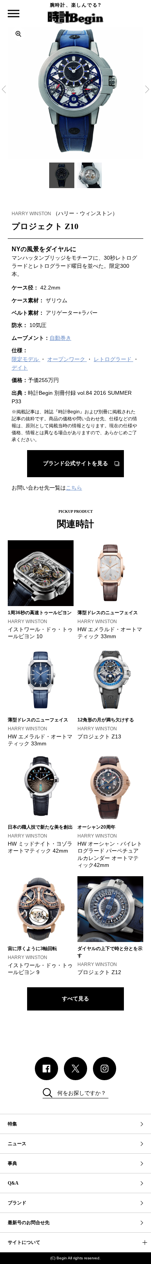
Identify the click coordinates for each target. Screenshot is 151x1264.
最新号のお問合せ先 (29, 1222)
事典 (12, 1163)
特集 (12, 1124)
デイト (20, 368)
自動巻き (60, 338)
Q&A (13, 1183)
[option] (75, 91)
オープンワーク (67, 359)
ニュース (17, 1143)
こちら (74, 488)
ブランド (17, 1203)
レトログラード (113, 359)
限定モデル (26, 359)
